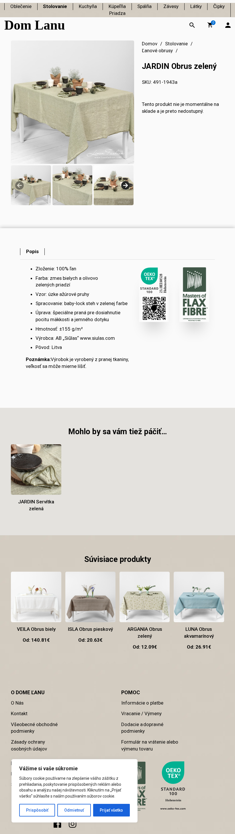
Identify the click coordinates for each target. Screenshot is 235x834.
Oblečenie (21, 6)
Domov (149, 43)
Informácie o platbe (142, 703)
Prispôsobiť (37, 810)
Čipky (219, 6)
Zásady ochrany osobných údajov (29, 745)
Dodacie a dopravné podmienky (142, 727)
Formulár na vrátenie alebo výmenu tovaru (149, 745)
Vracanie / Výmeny (141, 713)
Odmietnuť (74, 810)
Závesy (171, 6)
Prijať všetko (111, 810)
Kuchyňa (88, 6)
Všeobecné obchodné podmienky (34, 727)
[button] (210, 25)
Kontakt (19, 713)
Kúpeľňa (117, 6)
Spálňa (144, 6)
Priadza (117, 13)
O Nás (17, 703)
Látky (196, 6)
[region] (74, 791)
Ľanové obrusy (157, 50)
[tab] (32, 251)
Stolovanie (55, 6)
